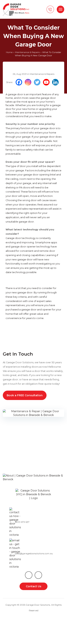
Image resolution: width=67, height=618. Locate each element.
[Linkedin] (56, 82)
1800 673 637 (22, 522)
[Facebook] (20, 82)
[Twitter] (38, 82)
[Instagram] (29, 82)
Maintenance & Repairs (27, 52)
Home (9, 52)
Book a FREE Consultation (25, 395)
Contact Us (33, 586)
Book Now (10, 466)
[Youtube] (47, 82)
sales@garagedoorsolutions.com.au (34, 553)
